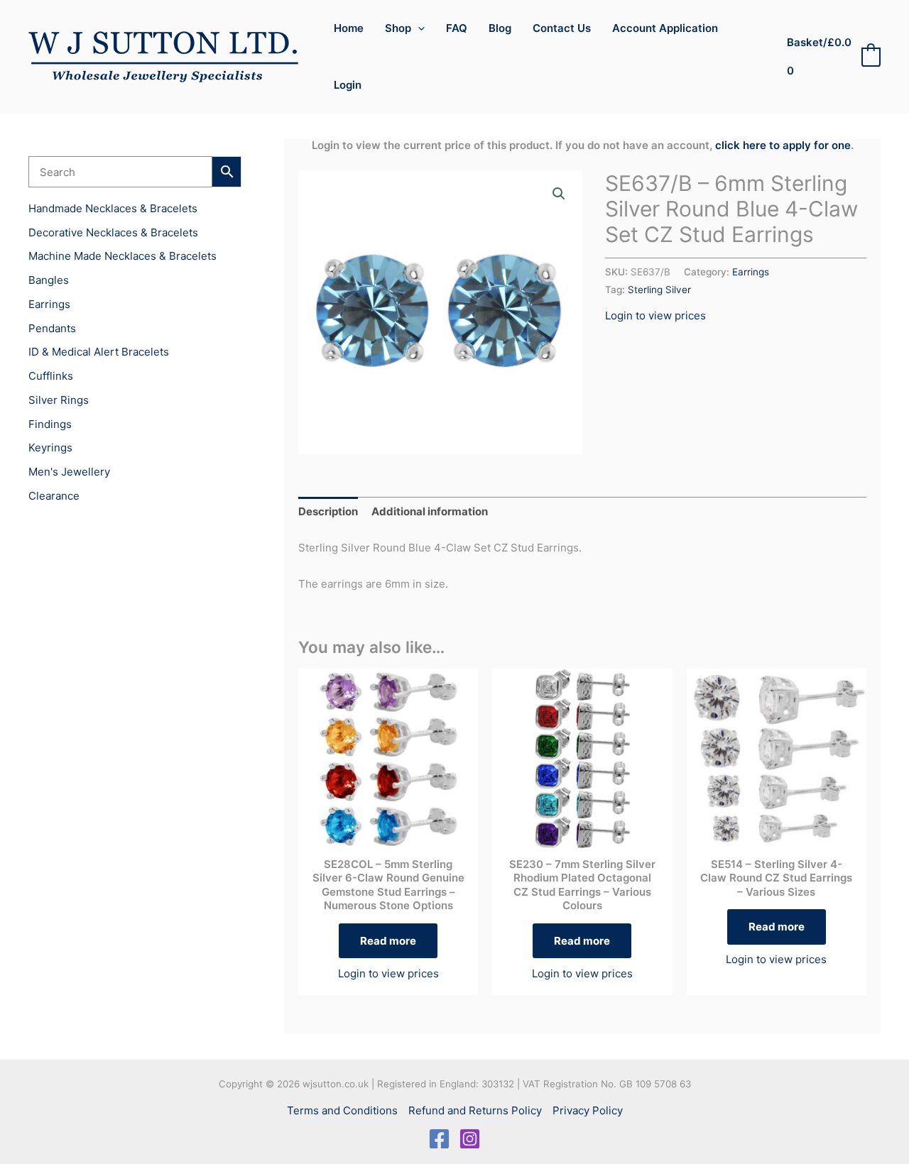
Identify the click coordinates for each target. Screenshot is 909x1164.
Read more (388, 941)
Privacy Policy (588, 1110)
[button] (418, 28)
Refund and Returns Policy (475, 1110)
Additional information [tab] (429, 511)
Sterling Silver (659, 289)
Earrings (750, 272)
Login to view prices (655, 315)
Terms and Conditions (342, 1110)
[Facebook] (439, 1139)
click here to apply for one (783, 145)
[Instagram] (470, 1139)
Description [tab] (328, 511)
